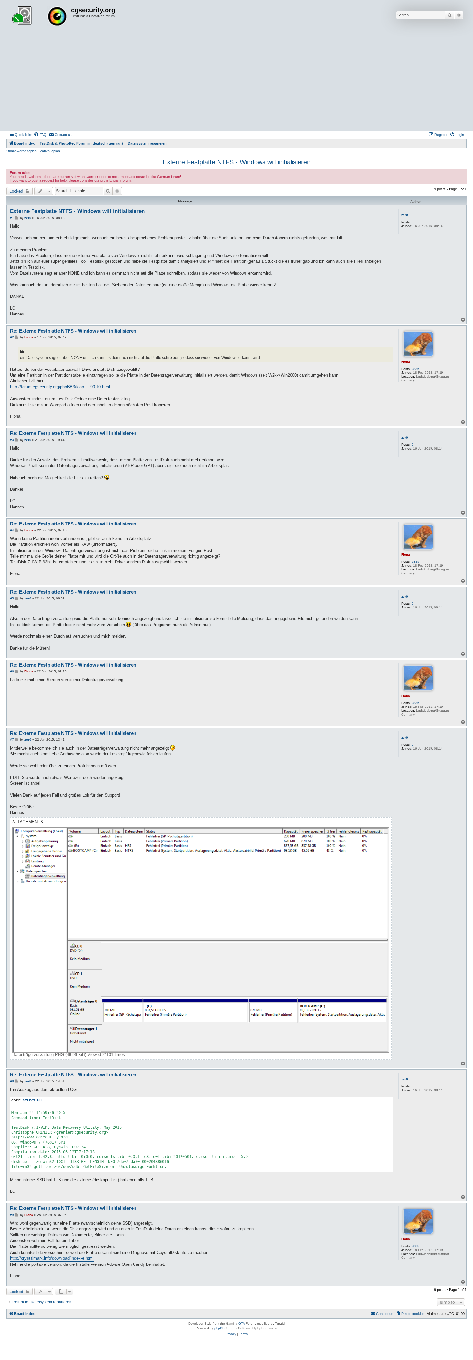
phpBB (219, 1328)
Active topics (50, 151)
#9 (12, 1215)
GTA (241, 1323)
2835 (415, 368)
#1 (12, 218)
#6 (12, 671)
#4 (12, 530)
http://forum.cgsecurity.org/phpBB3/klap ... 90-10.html (60, 386)
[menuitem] (40, 135)
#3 (12, 440)
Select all (32, 1100)
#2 (12, 337)
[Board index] (39, 17)
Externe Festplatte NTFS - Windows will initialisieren (237, 162)
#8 (12, 1081)
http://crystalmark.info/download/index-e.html (52, 1258)
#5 (12, 598)
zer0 (404, 215)
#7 (12, 739)
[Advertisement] (236, 82)
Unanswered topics (21, 151)
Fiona (405, 361)
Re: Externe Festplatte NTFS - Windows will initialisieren (73, 330)
